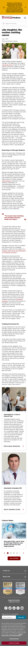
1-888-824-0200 (14, 601)
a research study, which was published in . (14, 250)
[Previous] (5, 553)
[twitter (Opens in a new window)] (10, 608)
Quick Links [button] (6, 576)
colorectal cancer (7, 65)
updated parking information (14, 11)
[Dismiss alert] (25, 7)
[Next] (22, 553)
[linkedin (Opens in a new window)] (14, 608)
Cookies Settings (14, 638)
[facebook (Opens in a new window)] (5, 608)
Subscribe (21, 617)
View (21, 10)
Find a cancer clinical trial (12, 446)
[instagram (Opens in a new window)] (18, 608)
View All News (14, 558)
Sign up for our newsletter (10, 614)
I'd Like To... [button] (6, 570)
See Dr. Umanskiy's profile (12, 509)
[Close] (26, 621)
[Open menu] (25, 18)
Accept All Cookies (14, 643)
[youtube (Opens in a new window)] (22, 608)
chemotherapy (6, 181)
